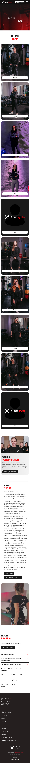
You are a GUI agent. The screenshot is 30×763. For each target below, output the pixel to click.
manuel (15, 77)
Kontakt (3, 728)
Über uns (4, 721)
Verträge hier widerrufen (8, 740)
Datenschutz (5, 731)
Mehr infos (9, 573)
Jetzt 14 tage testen (10, 472)
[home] (7, 2)
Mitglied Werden (8, 647)
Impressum (4, 734)
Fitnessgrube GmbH (19, 752)
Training (3, 718)
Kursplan (4, 715)
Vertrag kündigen (6, 737)
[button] (27, 2)
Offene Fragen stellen (13, 577)
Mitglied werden (20, 2)
